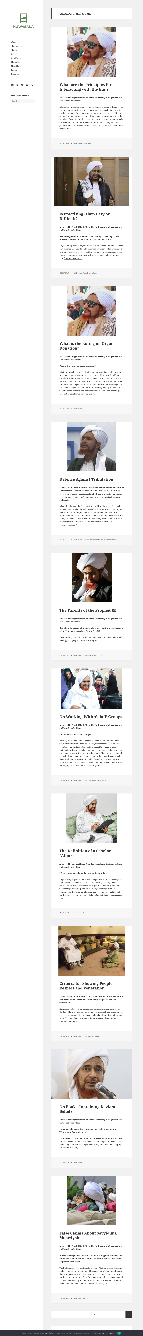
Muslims (102, 780)
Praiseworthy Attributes (91, 540)
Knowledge (87, 143)
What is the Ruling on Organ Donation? (86, 346)
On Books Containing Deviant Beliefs (87, 1109)
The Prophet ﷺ (17, 46)
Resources (15, 74)
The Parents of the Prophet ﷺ (87, 610)
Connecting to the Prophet (93, 655)
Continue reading (73, 258)
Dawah (14, 54)
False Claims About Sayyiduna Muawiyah (88, 1235)
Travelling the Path (90, 273)
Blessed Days (16, 66)
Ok (119, 1333)
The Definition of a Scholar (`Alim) (85, 853)
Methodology (94, 780)
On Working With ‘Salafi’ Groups (90, 716)
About (13, 42)
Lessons (14, 70)
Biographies (15, 62)
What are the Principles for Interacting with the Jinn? (85, 87)
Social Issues (16, 58)
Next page (128, 1314)
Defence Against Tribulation (86, 479)
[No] (141, 1333)
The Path (14, 50)
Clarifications (77, 143)
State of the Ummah (108, 540)
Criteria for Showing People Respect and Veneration (85, 986)
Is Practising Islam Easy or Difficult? (84, 216)
